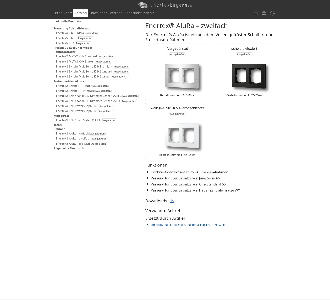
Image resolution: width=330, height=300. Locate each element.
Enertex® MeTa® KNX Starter (83, 61)
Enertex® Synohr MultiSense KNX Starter (90, 76)
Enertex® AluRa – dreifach (81, 144)
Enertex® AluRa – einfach (80, 133)
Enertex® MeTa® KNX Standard (84, 56)
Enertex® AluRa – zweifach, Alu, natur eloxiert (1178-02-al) (188, 225)
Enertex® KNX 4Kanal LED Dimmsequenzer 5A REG (97, 96)
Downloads (98, 13)
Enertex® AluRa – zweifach (81, 138)
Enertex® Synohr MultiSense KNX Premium (92, 66)
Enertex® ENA (73, 43)
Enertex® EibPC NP (76, 33)
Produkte (62, 13)
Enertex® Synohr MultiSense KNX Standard (92, 71)
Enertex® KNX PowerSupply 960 (84, 111)
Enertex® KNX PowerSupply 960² (85, 106)
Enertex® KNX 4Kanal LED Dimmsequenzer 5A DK (96, 101)
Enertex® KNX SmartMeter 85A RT (86, 120)
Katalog (81, 13)
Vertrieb (116, 13)
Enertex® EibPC (74, 38)
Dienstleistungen (138, 13)
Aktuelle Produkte (68, 21)
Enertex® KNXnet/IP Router (82, 86)
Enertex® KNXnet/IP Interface (83, 91)
